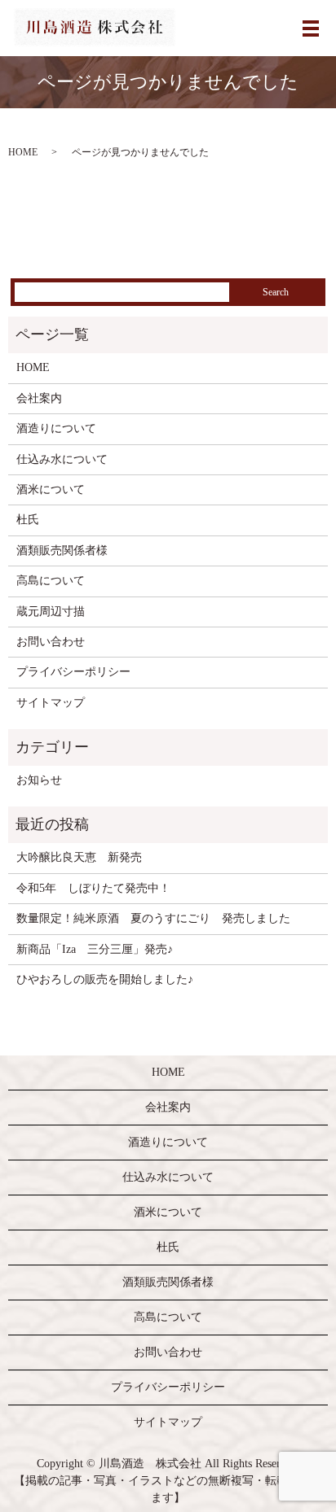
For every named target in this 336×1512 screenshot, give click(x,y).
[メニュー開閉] (311, 28)
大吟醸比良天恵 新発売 (79, 857)
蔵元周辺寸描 (50, 611)
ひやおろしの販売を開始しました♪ (104, 979)
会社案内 (39, 398)
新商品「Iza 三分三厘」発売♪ (94, 949)
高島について (50, 581)
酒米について (50, 489)
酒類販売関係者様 (62, 550)
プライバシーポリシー (73, 672)
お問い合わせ (50, 642)
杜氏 (27, 519)
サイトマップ (50, 703)
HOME (23, 152)
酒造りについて (56, 428)
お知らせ (39, 780)
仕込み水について (62, 459)
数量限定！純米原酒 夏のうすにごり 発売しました (153, 918)
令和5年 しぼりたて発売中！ (93, 888)
